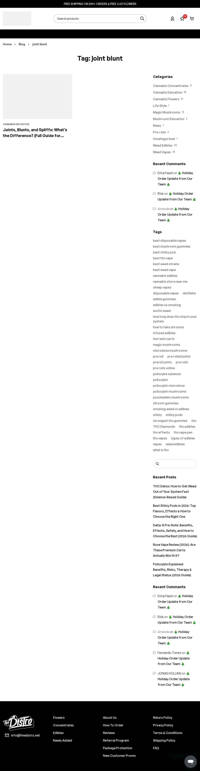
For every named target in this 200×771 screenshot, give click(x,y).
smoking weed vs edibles (171, 409)
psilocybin (160, 380)
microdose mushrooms (170, 350)
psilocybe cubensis (167, 374)
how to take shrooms (168, 327)
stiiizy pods (174, 415)
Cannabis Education (167, 92)
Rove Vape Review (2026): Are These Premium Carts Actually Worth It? (174, 550)
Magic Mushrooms (166, 112)
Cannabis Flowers (166, 99)
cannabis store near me (170, 281)
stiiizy (157, 415)
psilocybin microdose (169, 386)
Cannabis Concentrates (170, 86)
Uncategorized (164, 139)
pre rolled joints (179, 356)
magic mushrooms (166, 345)
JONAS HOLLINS (169, 673)
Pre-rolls (159, 132)
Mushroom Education (168, 119)
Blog (22, 44)
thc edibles (187, 426)
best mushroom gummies (171, 246)
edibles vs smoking (167, 305)
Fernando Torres (169, 653)
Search (157, 463)
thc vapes (160, 438)
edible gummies (164, 299)
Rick (161, 194)
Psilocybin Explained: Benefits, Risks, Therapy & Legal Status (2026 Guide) (172, 569)
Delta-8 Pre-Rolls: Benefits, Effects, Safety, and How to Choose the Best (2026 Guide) (175, 530)
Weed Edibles (162, 145)
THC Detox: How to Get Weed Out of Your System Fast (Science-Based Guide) (174, 491)
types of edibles (183, 438)
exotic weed (162, 311)
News (157, 125)
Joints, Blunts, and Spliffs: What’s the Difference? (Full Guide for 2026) (35, 135)
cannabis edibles (165, 276)
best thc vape (163, 258)
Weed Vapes (162, 152)
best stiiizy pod (164, 252)
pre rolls (182, 362)
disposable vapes (166, 293)
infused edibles (164, 333)
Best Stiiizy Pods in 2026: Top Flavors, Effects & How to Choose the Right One (174, 511)
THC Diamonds (164, 426)
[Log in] (172, 18)
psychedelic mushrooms (171, 397)
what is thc (161, 450)
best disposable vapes (169, 241)
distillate (189, 293)
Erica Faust (165, 173)
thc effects (161, 432)
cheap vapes (162, 287)
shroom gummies (166, 403)
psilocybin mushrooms (169, 391)
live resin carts (164, 339)
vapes (157, 444)
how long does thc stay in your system (175, 319)
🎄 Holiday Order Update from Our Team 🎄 (175, 178)
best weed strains (166, 264)
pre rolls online (164, 368)
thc (193, 421)
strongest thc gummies (170, 421)
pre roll (158, 356)
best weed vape (164, 270)
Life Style (160, 106)
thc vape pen (183, 432)
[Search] (142, 18)
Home (7, 44)
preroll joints (162, 362)
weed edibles (175, 444)
